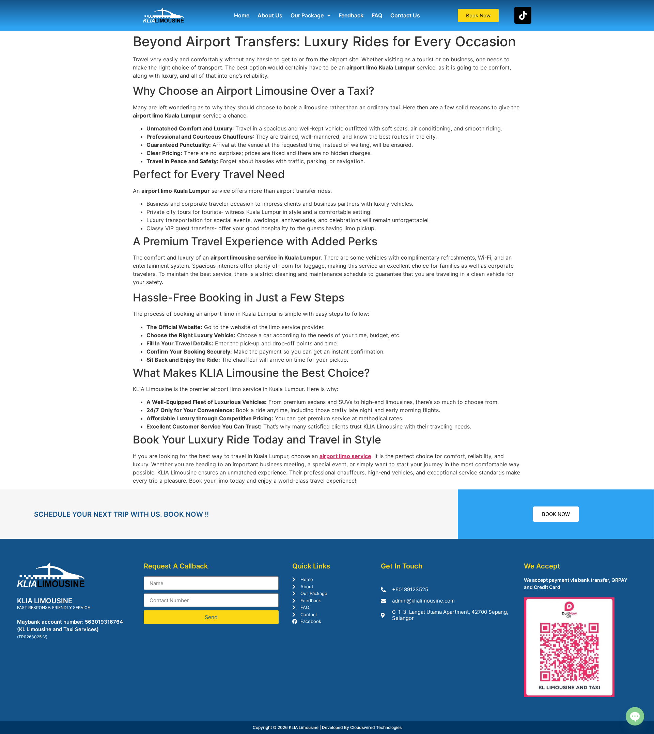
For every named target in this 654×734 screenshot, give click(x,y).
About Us (270, 15)
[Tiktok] (522, 15)
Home (241, 15)
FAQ (377, 15)
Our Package (307, 15)
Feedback (351, 15)
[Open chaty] (635, 716)
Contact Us (405, 15)
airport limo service (345, 456)
